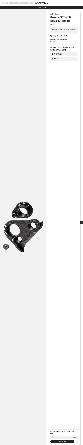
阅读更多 (65, 50)
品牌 (51, 14)
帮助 (31, 3)
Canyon (57, 14)
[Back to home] (41, 3)
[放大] (23, 228)
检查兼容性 (53, 41)
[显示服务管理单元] (81, 222)
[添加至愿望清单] (76, 441)
